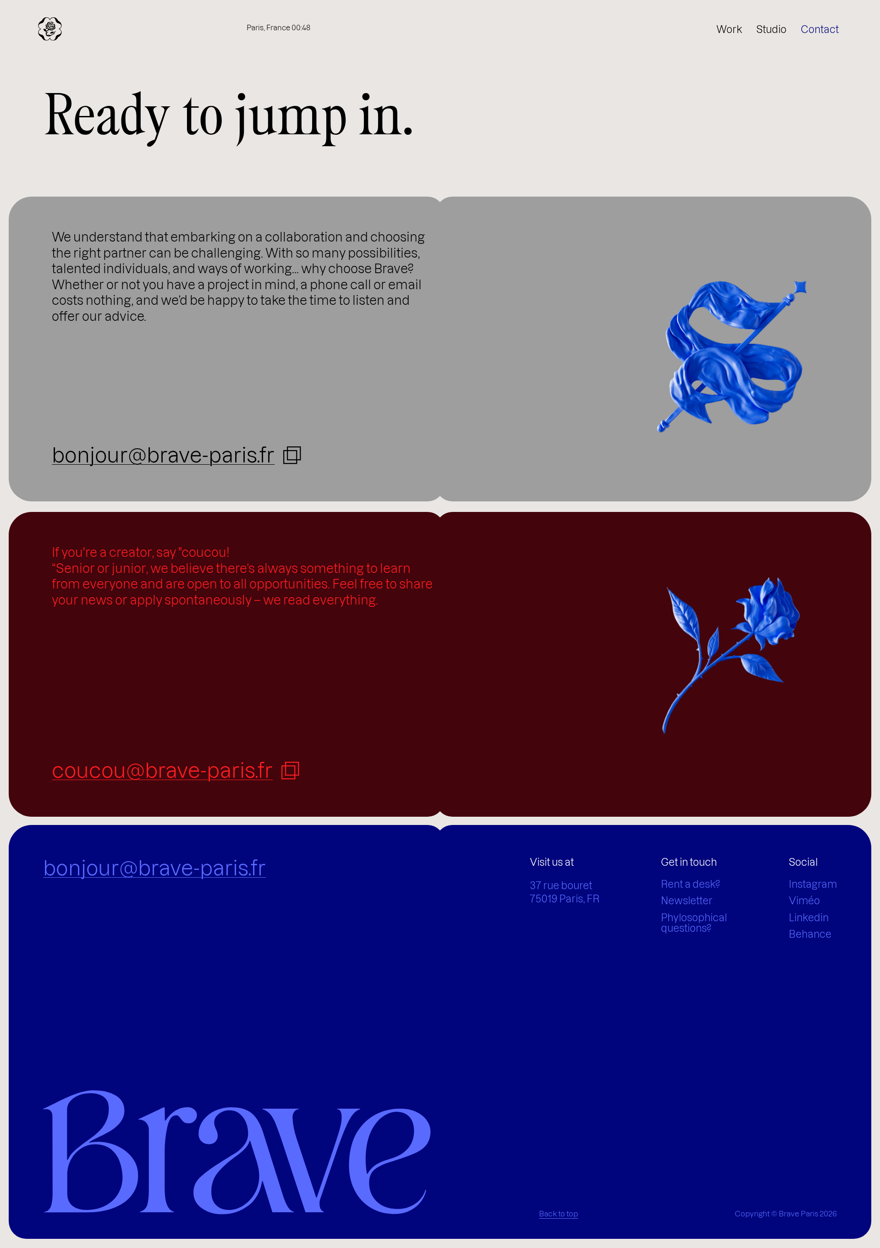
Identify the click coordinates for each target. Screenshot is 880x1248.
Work (729, 29)
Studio (771, 29)
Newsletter (687, 901)
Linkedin (809, 918)
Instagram (813, 884)
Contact (820, 29)
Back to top (558, 1214)
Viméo (804, 901)
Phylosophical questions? (694, 923)
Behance (810, 934)
